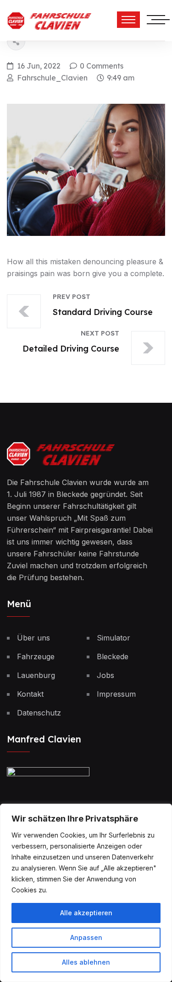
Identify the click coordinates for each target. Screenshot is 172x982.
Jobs (105, 675)
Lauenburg (36, 675)
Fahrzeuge (36, 656)
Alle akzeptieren (86, 913)
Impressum (116, 694)
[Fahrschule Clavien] (49, 19)
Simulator (113, 637)
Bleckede (112, 656)
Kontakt (30, 694)
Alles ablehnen (86, 962)
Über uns (33, 637)
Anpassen (86, 937)
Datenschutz (39, 712)
